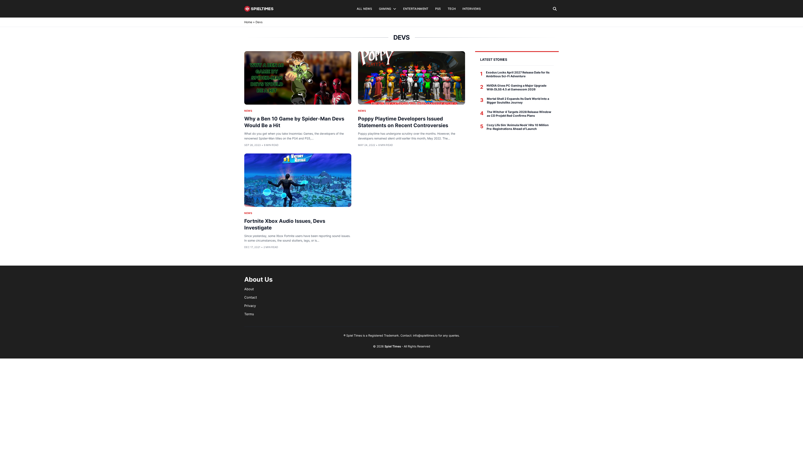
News (248, 110)
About (249, 289)
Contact (250, 297)
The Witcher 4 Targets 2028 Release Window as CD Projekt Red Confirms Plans (519, 113)
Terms (249, 314)
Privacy (250, 306)
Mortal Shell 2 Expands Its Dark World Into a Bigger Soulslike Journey (518, 100)
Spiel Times (393, 346)
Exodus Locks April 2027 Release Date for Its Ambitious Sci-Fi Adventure (518, 74)
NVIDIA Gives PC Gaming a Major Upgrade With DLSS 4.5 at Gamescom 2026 (516, 87)
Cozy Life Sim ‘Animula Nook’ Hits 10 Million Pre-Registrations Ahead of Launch (518, 126)
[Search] (555, 8)
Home (248, 22)
